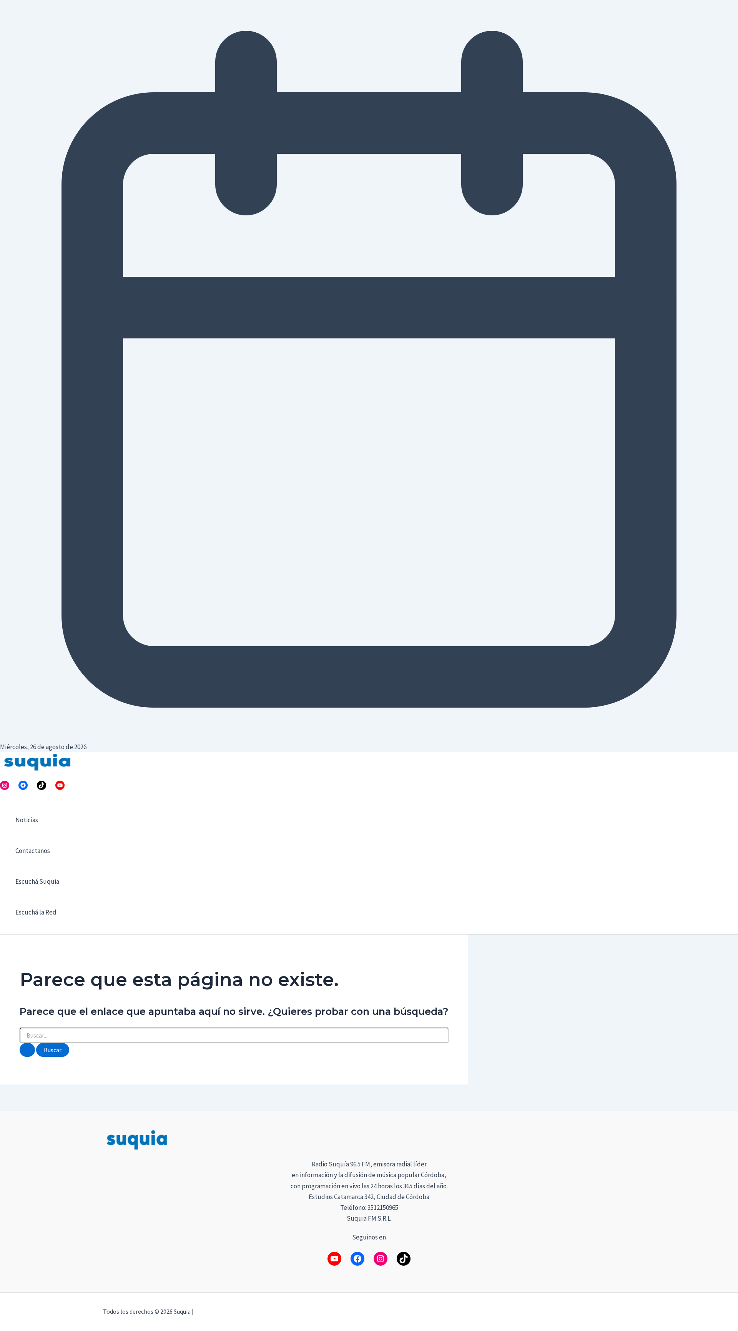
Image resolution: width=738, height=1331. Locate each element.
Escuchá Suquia (37, 881)
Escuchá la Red (36, 912)
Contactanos (32, 850)
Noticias (26, 820)
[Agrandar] (625, 1138)
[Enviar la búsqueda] (27, 1050)
